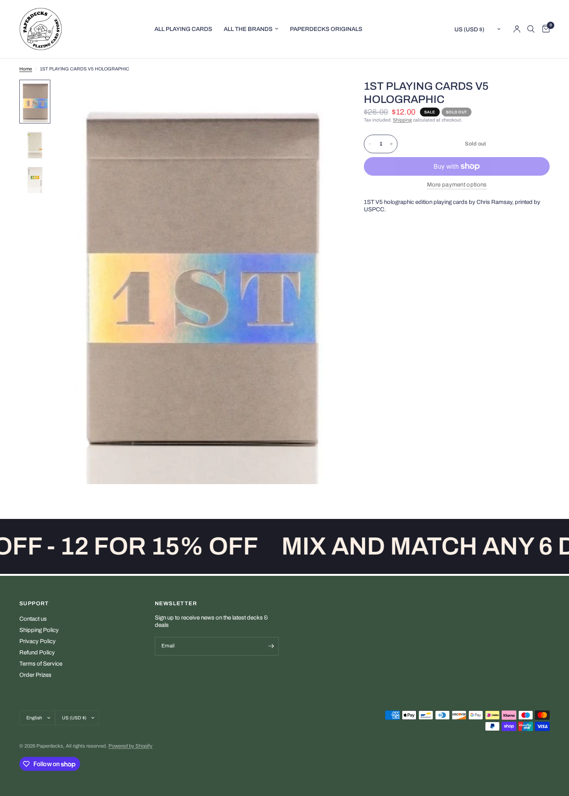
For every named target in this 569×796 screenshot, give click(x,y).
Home (25, 69)
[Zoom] (324, 96)
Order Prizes (35, 675)
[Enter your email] (271, 646)
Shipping (402, 120)
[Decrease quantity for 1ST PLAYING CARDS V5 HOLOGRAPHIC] (370, 144)
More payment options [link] (457, 184)
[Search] (530, 29)
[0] (544, 29)
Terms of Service (40, 664)
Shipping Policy (39, 630)
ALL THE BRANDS (248, 29)
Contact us (33, 619)
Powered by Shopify (130, 746)
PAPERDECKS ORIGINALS (326, 29)
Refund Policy (37, 652)
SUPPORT (34, 603)
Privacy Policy (37, 641)
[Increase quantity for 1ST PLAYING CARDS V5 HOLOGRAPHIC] (391, 144)
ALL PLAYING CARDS (183, 29)
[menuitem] (183, 29)
